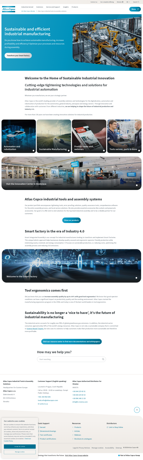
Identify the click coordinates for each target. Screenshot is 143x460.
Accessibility (109, 448)
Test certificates (46, 435)
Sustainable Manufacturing (54, 136)
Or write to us (43, 404)
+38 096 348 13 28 (79, 398)
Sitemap (119, 448)
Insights (66, 7)
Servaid (42, 427)
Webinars (77, 435)
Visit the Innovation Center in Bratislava (71, 173)
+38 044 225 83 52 (79, 395)
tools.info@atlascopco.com (48, 400)
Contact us (94, 2)
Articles (77, 431)
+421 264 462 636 (44, 397)
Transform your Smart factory (18, 55)
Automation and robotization (19, 136)
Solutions (39, 7)
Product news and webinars (89, 136)
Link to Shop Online (116, 427)
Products (75, 7)
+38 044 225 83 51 (79, 391)
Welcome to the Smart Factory (71, 266)
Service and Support (53, 7)
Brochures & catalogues (83, 439)
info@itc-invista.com (80, 402)
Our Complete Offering (107, 2)
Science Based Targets (35, 328)
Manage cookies (98, 448)
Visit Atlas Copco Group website (76, 455)
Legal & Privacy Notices (81, 448)
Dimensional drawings (48, 431)
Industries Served (27, 7)
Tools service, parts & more (124, 136)
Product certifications (48, 439)
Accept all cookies (19, 446)
